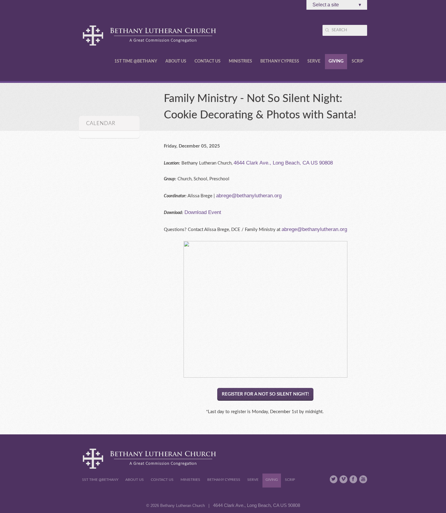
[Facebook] (353, 479)
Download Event (202, 212)
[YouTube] (363, 479)
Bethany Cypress (279, 61)
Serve (313, 61)
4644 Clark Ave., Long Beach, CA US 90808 (283, 162)
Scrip (357, 61)
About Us (175, 61)
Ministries (240, 61)
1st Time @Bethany (135, 61)
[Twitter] (334, 479)
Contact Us (207, 61)
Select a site (337, 4)
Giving (336, 61)
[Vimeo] (343, 479)
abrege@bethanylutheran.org (249, 195)
